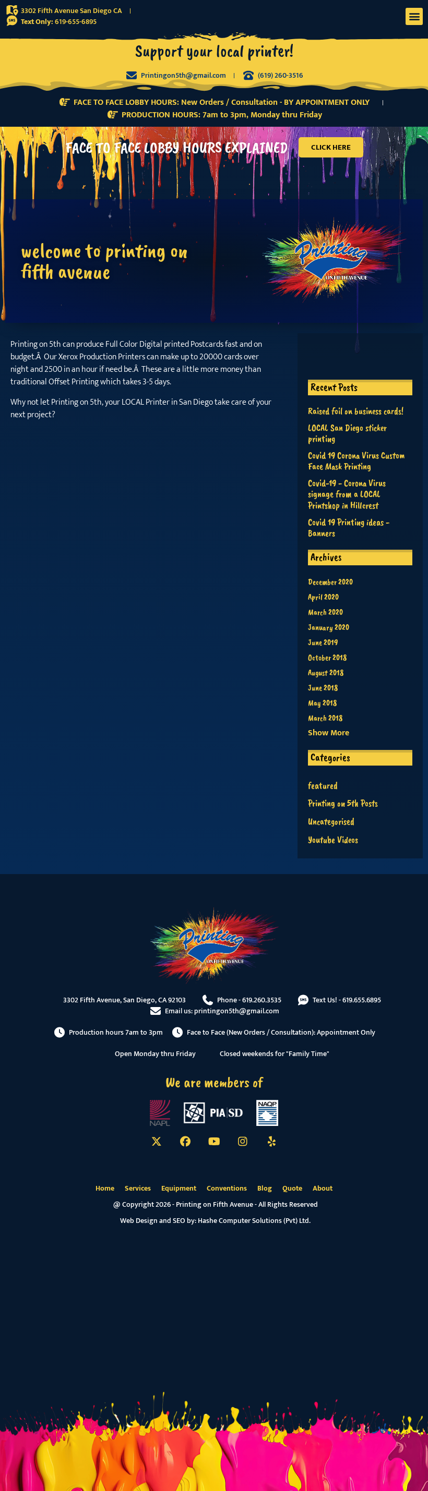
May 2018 (322, 703)
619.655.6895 (361, 1000)
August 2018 (325, 673)
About (322, 1188)
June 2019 (323, 642)
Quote (292, 1188)
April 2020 (323, 597)
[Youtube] (214, 1141)
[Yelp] (271, 1141)
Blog (264, 1188)
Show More (328, 733)
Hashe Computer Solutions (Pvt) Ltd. (254, 1221)
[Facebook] (185, 1141)
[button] (414, 16)
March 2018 (325, 718)
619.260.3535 (261, 1000)
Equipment (178, 1188)
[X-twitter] (156, 1141)
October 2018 (327, 657)
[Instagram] (242, 1141)
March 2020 (325, 612)
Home (105, 1188)
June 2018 (323, 688)
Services (138, 1188)
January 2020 (328, 627)
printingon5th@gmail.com (236, 1011)
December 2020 (330, 582)
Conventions (227, 1188)
